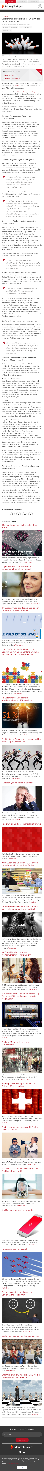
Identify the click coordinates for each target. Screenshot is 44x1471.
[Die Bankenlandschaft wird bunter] (22, 1225)
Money (10, 2)
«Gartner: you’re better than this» (17, 782)
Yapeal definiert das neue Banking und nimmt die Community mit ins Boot (20, 907)
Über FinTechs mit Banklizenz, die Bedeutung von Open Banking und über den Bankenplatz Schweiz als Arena (20, 652)
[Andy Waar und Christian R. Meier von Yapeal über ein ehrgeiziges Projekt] (22, 881)
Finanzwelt (14, 27)
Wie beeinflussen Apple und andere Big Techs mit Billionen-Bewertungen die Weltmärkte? (20, 996)
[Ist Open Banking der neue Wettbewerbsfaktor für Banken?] (22, 970)
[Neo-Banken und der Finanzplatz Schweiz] (22, 839)
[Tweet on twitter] (18, 514)
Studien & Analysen (25, 27)
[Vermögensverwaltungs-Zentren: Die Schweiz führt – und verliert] (22, 1101)
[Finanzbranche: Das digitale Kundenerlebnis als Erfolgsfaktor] (22, 715)
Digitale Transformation (13, 78)
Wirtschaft (6, 27)
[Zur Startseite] (13, 6)
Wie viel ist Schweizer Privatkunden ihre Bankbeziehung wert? (20, 1169)
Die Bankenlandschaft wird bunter (18, 1210)
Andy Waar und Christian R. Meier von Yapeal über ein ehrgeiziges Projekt (20, 863)
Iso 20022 (33, 2)
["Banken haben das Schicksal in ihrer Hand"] (22, 543)
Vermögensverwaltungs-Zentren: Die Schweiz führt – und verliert (19, 1084)
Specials (22, 2)
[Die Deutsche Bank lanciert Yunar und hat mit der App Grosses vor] (22, 757)
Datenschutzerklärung (13, 1463)
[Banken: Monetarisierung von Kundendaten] (22, 1060)
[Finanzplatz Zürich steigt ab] (22, 1264)
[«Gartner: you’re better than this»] (22, 798)
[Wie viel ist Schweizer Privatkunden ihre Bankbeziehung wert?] (22, 1186)
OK (22, 1467)
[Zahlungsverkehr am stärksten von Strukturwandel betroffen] (22, 1310)
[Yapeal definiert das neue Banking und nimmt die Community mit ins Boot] (22, 924)
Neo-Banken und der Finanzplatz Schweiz (21, 824)
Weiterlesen (28, 562)
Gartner (17, 86)
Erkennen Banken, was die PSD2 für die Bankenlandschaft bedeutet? (21, 1376)
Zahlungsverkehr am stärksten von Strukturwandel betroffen (18, 1293)
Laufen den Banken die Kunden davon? (20, 1336)
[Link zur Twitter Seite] (20, 1452)
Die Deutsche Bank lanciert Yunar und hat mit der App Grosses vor (21, 740)
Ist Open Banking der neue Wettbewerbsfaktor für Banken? (17, 953)
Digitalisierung (7, 30)
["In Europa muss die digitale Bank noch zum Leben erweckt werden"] (22, 626)
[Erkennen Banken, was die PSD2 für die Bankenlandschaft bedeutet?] (22, 1393)
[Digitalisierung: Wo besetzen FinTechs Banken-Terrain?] (22, 1145)
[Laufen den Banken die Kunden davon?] (22, 1351)
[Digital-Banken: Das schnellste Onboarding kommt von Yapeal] (22, 584)
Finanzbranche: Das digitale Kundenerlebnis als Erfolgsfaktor (17, 698)
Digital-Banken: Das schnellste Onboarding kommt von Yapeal (16, 567)
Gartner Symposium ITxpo (26, 92)
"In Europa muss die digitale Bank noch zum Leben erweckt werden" (20, 609)
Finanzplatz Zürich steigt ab (15, 1249)
